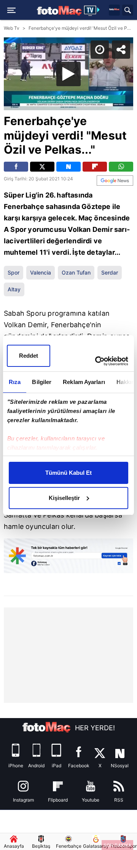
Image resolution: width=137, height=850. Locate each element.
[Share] (125, 12)
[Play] (68, 425)
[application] (68, 425)
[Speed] (103, 12)
